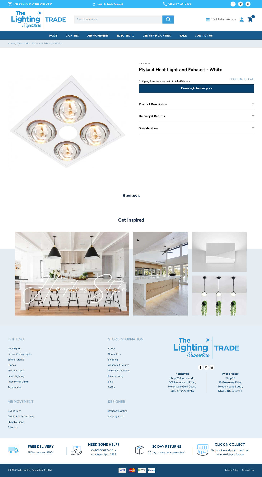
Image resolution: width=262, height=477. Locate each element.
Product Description (153, 104)
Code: (234, 79)
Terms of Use (248, 470)
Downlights (14, 348)
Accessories (14, 387)
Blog (110, 381)
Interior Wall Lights (18, 381)
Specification (148, 128)
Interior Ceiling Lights (19, 354)
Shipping (113, 359)
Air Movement (98, 35)
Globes (12, 365)
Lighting (72, 35)
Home (53, 35)
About (111, 348)
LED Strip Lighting (157, 35)
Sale (183, 35)
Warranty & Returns (118, 365)
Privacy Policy (116, 376)
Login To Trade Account (110, 4)
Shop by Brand (16, 422)
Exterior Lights (16, 359)
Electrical (125, 35)
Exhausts (13, 427)
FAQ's (111, 387)
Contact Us (204, 35)
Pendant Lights (16, 370)
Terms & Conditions (118, 370)
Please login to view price (196, 88)
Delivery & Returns (152, 116)
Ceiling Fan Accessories (21, 416)
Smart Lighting (16, 376)
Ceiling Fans (14, 410)
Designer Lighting (118, 410)
